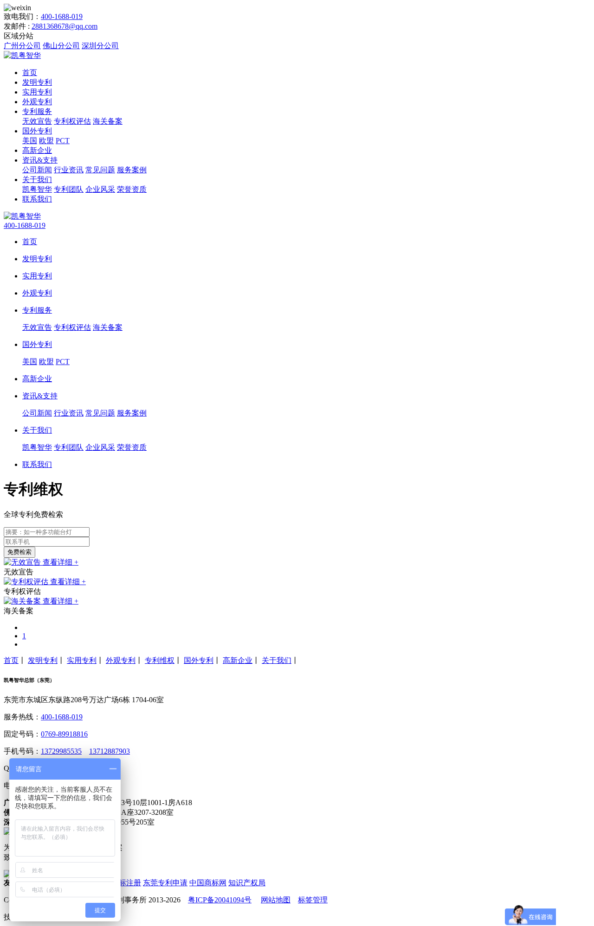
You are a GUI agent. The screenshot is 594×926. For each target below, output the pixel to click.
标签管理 (313, 900)
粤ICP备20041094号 (220, 900)
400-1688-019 (62, 16)
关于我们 (37, 179)
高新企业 (37, 150)
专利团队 (69, 189)
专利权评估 (72, 121)
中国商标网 (207, 883)
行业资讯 (69, 170)
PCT (63, 141)
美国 (29, 141)
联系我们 (37, 199)
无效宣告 (37, 121)
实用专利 (37, 92)
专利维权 (159, 660)
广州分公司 (22, 46)
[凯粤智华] (22, 55)
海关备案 (108, 121)
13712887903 (109, 751)
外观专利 (37, 102)
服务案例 (132, 170)
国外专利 (37, 131)
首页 (29, 72)
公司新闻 (37, 170)
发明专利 (37, 82)
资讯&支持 (40, 160)
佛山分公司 (61, 46)
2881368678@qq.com (64, 26)
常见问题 (100, 170)
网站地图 (276, 900)
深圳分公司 (100, 46)
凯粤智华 (37, 189)
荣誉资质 (132, 189)
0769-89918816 (64, 734)
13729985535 (61, 751)
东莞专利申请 (165, 883)
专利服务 (37, 111)
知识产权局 (246, 883)
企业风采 (100, 189)
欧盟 (46, 141)
